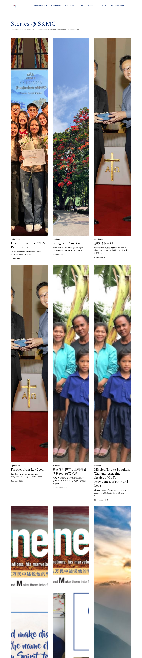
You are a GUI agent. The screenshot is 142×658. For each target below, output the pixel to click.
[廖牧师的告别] (112, 137)
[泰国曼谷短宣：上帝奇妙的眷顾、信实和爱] (71, 363)
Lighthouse (15, 239)
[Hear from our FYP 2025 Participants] (29, 137)
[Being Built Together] (71, 137)
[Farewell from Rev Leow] (29, 363)
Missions (56, 239)
